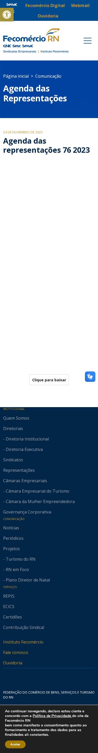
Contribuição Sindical (23, 627)
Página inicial (16, 76)
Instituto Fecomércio (23, 642)
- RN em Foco (16, 569)
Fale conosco (15, 652)
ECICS (8, 606)
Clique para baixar (49, 379)
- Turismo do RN (19, 559)
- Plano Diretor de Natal (26, 580)
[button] (7, 14)
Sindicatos (13, 460)
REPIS (8, 596)
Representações (19, 470)
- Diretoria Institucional (26, 439)
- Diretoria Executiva (23, 449)
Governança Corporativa (27, 512)
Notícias (11, 528)
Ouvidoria (12, 663)
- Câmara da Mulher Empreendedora (39, 501)
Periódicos (13, 538)
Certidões (12, 617)
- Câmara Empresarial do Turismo (36, 491)
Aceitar (15, 744)
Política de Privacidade (52, 715)
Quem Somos (16, 418)
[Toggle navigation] (87, 40)
